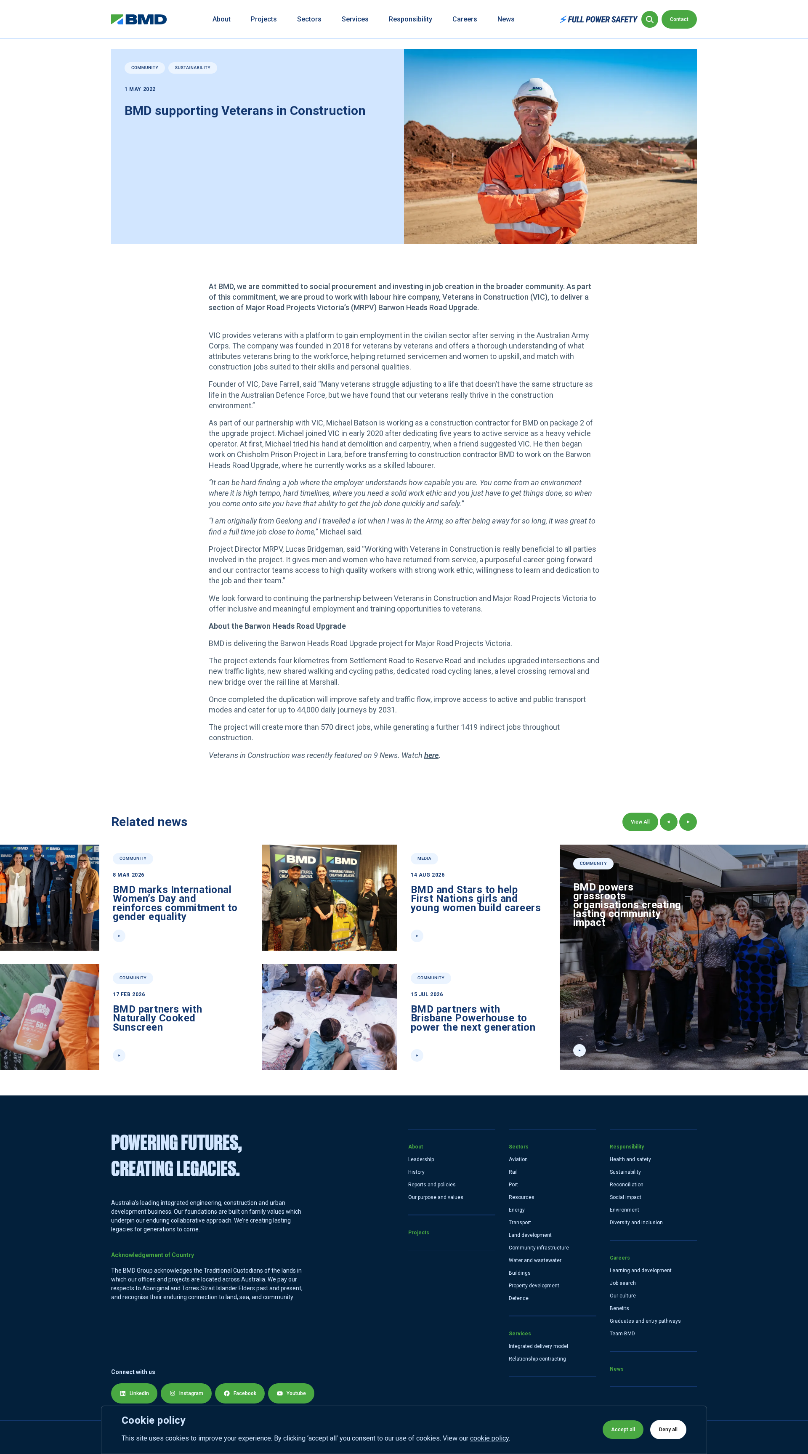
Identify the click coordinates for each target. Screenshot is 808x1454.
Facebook (245, 1393)
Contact (679, 19)
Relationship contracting (537, 1359)
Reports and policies (432, 1185)
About (222, 19)
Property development (534, 1286)
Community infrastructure (539, 1248)
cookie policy (489, 1438)
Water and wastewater (535, 1260)
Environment (624, 1210)
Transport (520, 1222)
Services (355, 19)
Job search (623, 1283)
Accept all (623, 1430)
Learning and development (641, 1270)
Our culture (623, 1296)
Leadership (421, 1159)
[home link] (139, 19)
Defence (519, 1298)
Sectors (309, 19)
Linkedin (139, 1393)
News (506, 19)
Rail (513, 1172)
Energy (517, 1210)
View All (640, 822)
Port (513, 1185)
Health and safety (630, 1159)
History (416, 1172)
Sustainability (625, 1172)
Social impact (625, 1197)
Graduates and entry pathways (645, 1321)
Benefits (619, 1308)
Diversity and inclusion (636, 1222)
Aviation (518, 1159)
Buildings (520, 1273)
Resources (521, 1197)
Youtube (296, 1393)
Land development (530, 1235)
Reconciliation (626, 1185)
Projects (264, 19)
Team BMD (622, 1334)
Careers (464, 19)
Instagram (191, 1393)
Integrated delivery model (538, 1346)
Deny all (668, 1430)
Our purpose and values (435, 1197)
